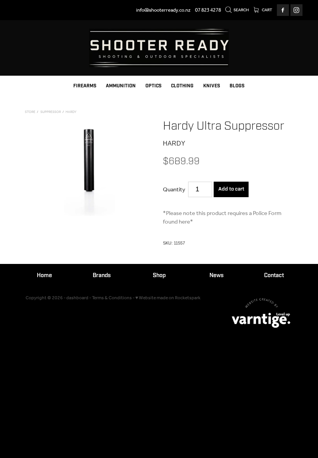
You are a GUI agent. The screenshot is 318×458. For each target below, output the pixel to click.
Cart (266, 10)
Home (44, 275)
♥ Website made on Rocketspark (167, 297)
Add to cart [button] (231, 189)
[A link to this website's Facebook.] (283, 10)
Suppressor (50, 112)
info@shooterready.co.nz (163, 10)
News (216, 275)
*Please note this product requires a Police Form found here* (222, 217)
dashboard (77, 297)
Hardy (71, 112)
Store (30, 112)
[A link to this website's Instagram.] (296, 10)
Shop (159, 275)
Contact (274, 275)
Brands (102, 275)
